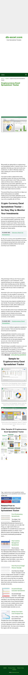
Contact (14, 669)
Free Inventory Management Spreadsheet (16, 543)
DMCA (4, 668)
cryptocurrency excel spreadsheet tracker (14, 492)
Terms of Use (20, 668)
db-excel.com (14, 37)
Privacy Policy (11, 668)
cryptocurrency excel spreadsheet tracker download (13, 493)
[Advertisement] (14, 17)
